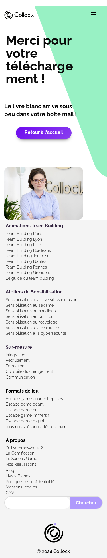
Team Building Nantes (26, 261)
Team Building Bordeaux (28, 250)
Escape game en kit (24, 410)
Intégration (15, 355)
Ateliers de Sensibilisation (34, 292)
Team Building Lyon (24, 239)
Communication (20, 377)
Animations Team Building (34, 225)
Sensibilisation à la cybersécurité (36, 333)
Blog (10, 470)
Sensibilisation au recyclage (31, 322)
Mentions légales (21, 487)
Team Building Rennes (26, 267)
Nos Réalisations (21, 464)
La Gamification (20, 453)
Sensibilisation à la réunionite (32, 327)
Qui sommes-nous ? (24, 448)
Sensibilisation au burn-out (30, 316)
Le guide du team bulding (30, 278)
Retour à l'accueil (44, 132)
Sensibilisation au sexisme (30, 305)
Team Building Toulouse (27, 256)
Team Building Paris (24, 233)
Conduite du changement (29, 371)
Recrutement (17, 360)
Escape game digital (25, 421)
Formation (15, 366)
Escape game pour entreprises (34, 398)
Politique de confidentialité (30, 481)
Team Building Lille (23, 244)
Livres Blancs (18, 476)
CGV (10, 492)
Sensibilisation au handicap (31, 311)
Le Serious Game (21, 458)
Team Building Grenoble (28, 272)
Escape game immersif (27, 415)
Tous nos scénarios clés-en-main (36, 426)
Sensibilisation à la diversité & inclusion (41, 299)
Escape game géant (24, 404)
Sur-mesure (19, 347)
